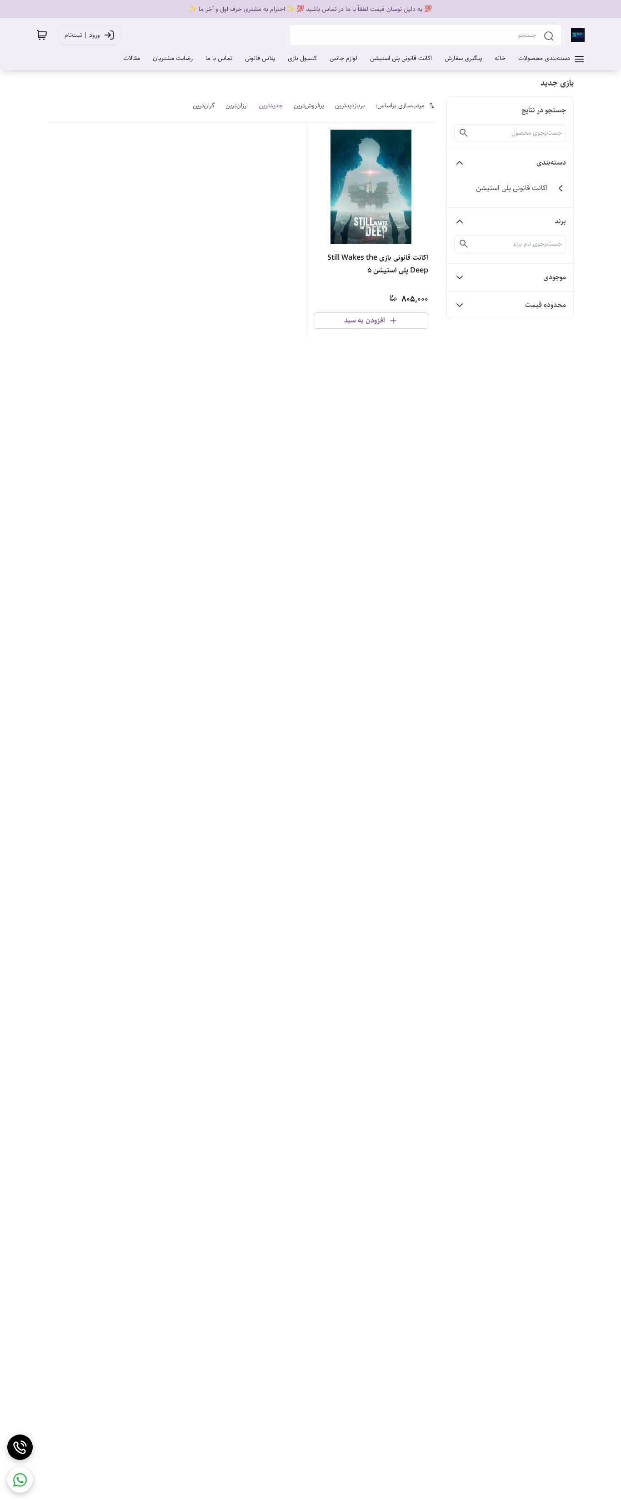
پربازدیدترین (350, 106)
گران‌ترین (204, 106)
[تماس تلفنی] (20, 1447)
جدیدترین (271, 106)
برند (560, 221)
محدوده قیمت (545, 305)
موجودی (554, 277)
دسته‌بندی (551, 162)
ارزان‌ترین (236, 106)
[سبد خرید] (41, 35)
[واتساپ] (20, 1480)
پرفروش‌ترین (309, 106)
